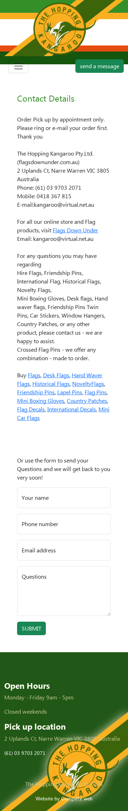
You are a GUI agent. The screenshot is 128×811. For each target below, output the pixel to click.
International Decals (71, 409)
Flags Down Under (75, 230)
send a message (99, 66)
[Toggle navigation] (18, 66)
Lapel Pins (69, 392)
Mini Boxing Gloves (40, 400)
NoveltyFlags (88, 383)
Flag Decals (31, 409)
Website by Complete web (64, 798)
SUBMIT (31, 628)
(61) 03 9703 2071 (25, 753)
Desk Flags (56, 375)
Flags (34, 375)
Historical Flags (51, 383)
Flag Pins (96, 392)
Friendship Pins (36, 392)
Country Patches (87, 400)
